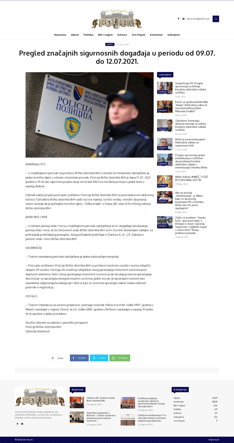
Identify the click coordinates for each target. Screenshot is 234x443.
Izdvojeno (162, 91)
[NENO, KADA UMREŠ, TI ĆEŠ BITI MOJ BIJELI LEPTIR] (165, 181)
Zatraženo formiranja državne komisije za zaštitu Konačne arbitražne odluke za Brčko (190, 125)
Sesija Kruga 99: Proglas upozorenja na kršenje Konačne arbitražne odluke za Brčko (190, 88)
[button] (216, 19)
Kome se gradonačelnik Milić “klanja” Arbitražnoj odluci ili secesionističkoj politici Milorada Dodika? (191, 106)
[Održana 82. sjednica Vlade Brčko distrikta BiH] (77, 402)
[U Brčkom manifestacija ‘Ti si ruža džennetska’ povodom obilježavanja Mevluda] (128, 420)
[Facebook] (178, 18)
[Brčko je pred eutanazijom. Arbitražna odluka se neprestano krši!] (165, 144)
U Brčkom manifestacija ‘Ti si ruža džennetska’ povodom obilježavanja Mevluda (152, 418)
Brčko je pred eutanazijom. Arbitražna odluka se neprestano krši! (190, 142)
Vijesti (110, 44)
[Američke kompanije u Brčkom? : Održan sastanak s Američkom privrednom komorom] (77, 417)
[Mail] (183, 18)
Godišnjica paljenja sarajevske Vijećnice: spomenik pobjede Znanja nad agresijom (151, 402)
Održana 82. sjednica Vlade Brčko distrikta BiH (101, 399)
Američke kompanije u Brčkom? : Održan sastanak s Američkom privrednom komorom (101, 416)
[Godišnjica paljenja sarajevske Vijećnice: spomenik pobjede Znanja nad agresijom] (128, 403)
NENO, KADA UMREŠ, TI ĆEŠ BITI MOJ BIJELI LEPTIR (191, 178)
